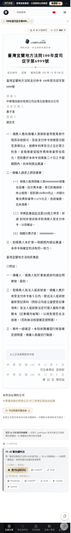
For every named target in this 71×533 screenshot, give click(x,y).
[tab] (17, 21)
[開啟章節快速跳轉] (65, 516)
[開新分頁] (67, 21)
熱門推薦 (9, 3)
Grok (52, 469)
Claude (59, 480)
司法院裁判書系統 (18, 410)
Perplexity (15, 480)
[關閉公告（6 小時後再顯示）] (66, 3)
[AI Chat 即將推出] (64, 526)
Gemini (13, 486)
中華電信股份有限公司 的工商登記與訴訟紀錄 (29, 400)
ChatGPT (38, 469)
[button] (31, 21)
